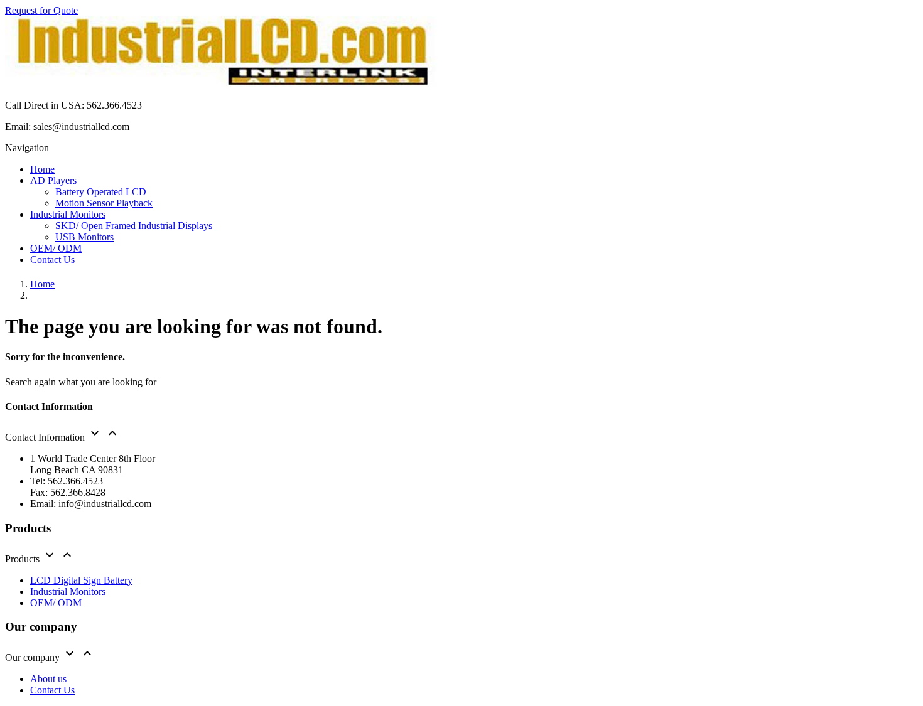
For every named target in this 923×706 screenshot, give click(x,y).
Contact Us (52, 690)
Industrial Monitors (67, 591)
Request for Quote (41, 10)
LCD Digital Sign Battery (81, 580)
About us (48, 678)
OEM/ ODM (56, 602)
